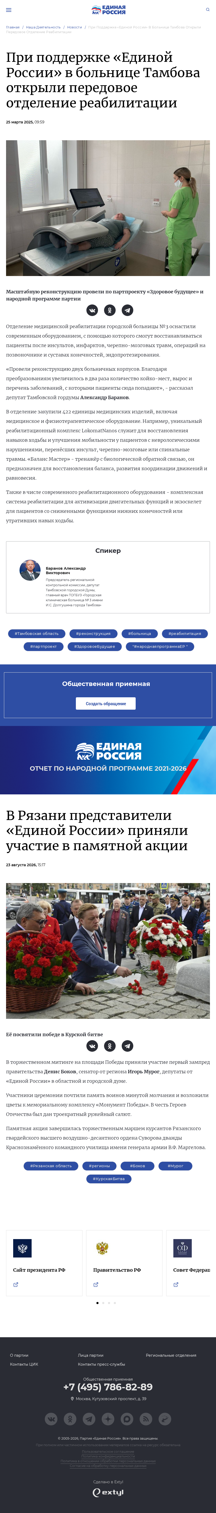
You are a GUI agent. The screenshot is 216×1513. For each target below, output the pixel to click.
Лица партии (91, 1355)
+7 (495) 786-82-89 (108, 1387)
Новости (74, 27)
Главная (13, 27)
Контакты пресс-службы (101, 1364)
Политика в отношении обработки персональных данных (108, 1461)
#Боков (137, 1166)
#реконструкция (93, 633)
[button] (97, 1303)
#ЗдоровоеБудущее (94, 646)
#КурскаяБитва (109, 1178)
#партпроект (43, 646)
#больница (139, 633)
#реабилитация (185, 633)
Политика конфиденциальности (108, 1456)
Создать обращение (106, 703)
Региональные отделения (171, 1355)
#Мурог (176, 1166)
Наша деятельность (43, 27)
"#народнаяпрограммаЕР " (160, 646)
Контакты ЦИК (24, 1364)
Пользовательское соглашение (108, 1452)
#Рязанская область (51, 1166)
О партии (19, 1355)
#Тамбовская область (37, 633)
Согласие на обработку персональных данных (108, 1466)
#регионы (99, 1166)
